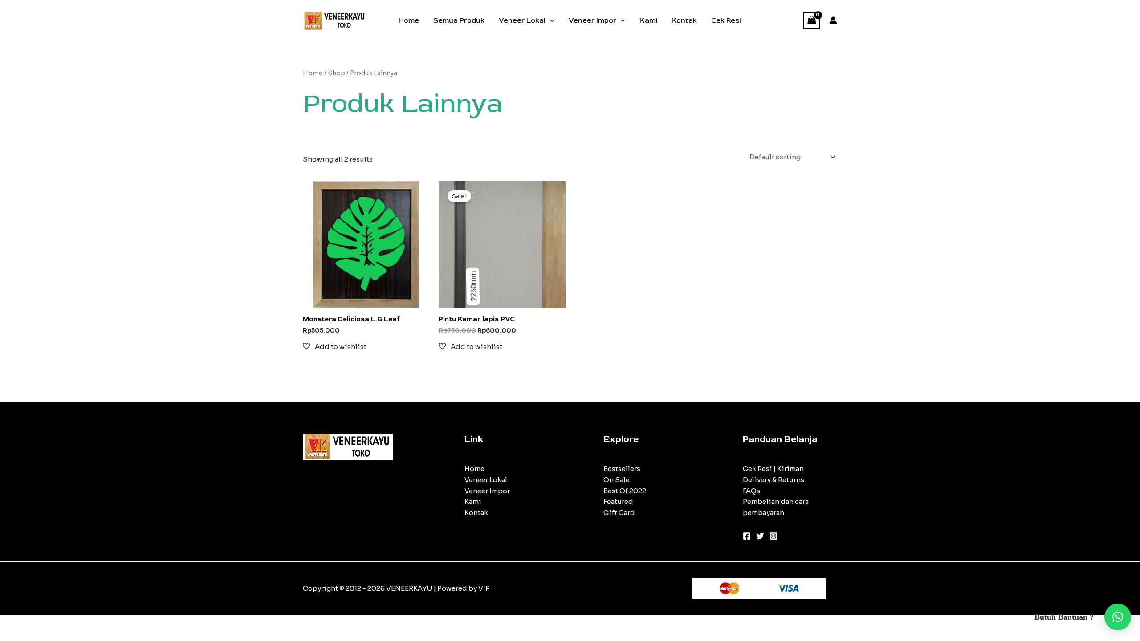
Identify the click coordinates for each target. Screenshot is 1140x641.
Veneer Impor (592, 20)
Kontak (684, 20)
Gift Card (619, 512)
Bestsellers (621, 468)
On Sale (616, 479)
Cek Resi (726, 20)
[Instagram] (774, 536)
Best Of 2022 (624, 491)
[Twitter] (760, 536)
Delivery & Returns (773, 479)
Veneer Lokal (522, 20)
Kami (648, 20)
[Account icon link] (833, 20)
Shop (336, 73)
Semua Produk (458, 20)
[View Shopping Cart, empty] (812, 20)
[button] (550, 20)
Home (409, 20)
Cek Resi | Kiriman (773, 468)
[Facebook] (747, 536)
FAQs (751, 491)
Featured (618, 501)
